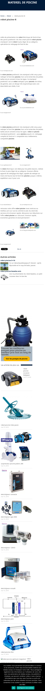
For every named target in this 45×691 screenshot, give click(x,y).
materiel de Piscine (22, 2)
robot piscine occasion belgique (26, 372)
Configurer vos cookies (25, 688)
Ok (14, 688)
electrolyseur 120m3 (8, 548)
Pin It (19, 249)
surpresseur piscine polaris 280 (12, 464)
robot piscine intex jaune (9, 425)
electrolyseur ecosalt (8, 588)
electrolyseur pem (7, 619)
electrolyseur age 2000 (9, 517)
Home (2, 16)
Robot (9, 16)
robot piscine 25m (7, 652)
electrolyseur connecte (9, 494)
